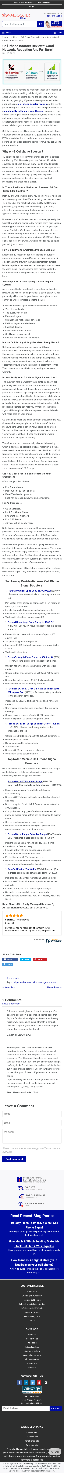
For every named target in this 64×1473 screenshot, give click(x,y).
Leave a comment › (11, 1003)
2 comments (13, 978)
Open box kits (32, 1445)
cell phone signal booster (44, 982)
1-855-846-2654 (53, 15)
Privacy (30, 1463)
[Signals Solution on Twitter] (33, 1383)
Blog (15, 37)
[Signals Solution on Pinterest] (39, 1383)
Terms (37, 1463)
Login (31, 6)
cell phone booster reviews (32, 104)
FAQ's (32, 1320)
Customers (32, 1363)
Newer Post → (54, 987)
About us (32, 1335)
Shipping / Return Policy (32, 1296)
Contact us (32, 1292)
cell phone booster (22, 982)
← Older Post (8, 987)
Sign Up (55, 1408)
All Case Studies (32, 1359)
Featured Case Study (32, 1355)
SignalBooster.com (18, 1463)
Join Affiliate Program (31, 1400)
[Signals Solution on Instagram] (46, 1383)
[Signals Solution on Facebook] (19, 1383)
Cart (59, 32)
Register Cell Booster (32, 1300)
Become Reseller (32, 1396)
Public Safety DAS (32, 1316)
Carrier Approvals (32, 1312)
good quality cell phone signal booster (24, 111)
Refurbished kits (32, 1441)
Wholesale (32, 1343)
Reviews (32, 1367)
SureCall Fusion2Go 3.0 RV (22, 869)
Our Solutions (32, 1339)
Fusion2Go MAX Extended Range (25, 781)
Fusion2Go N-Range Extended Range (27, 834)
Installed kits (31, 1433)
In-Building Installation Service (32, 1304)
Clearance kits (32, 1437)
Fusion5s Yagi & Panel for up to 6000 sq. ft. (30, 657)
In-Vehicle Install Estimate (32, 1308)
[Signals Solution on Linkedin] (26, 1383)
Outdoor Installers (32, 1351)
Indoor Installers (32, 1347)
